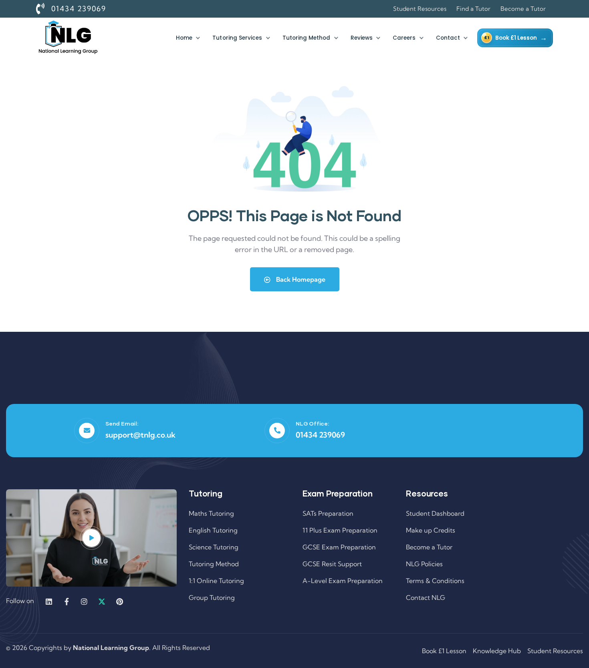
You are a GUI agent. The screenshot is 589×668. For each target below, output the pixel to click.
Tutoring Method (306, 38)
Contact (448, 38)
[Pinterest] (119, 601)
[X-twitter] (102, 601)
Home (184, 38)
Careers (404, 38)
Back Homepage (299, 279)
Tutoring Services (237, 38)
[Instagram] (84, 601)
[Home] (68, 38)
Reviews (362, 38)
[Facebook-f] (66, 601)
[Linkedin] (49, 601)
